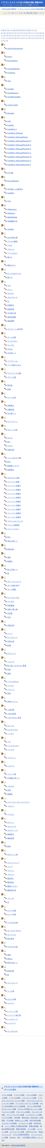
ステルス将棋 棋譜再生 (21, 1134)
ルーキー (10, 1003)
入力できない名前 (14, 718)
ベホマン (10, 806)
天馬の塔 (10, 641)
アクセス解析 (12, 241)
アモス (9, 245)
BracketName (12, 61)
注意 (9, 617)
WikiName (11, 213)
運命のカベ (11, 265)
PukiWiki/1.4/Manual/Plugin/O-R (19, 157)
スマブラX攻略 (7, 1118)
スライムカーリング (15, 521)
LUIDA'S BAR (12, 105)
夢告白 (9, 959)
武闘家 (9, 794)
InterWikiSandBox (14, 97)
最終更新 (30, 13)
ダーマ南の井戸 (13, 585)
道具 (9, 693)
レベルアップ (12, 1019)
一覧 (12, 13)
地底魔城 (10, 605)
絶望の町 (10, 549)
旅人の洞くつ (12, 569)
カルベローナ (12, 297)
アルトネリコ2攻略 (23, 1112)
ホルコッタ (11, 826)
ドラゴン (10, 686)
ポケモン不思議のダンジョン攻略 (30, 1109)
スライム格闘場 (13, 525)
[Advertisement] (22, 21)
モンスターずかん (14, 931)
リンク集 (10, 991)
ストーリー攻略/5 (14, 501)
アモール (10, 249)
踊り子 (9, 277)
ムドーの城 (11, 910)
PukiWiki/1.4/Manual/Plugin (17, 137)
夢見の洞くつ (12, 963)
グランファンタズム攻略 (15, 1115)
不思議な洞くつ (13, 778)
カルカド (10, 293)
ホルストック (12, 830)
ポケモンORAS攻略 (34, 1106)
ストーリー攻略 (13, 482)
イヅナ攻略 (31, 1129)
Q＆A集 (10, 173)
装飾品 (9, 561)
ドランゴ (10, 690)
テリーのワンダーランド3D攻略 (27, 1103)
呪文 (9, 462)
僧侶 (9, 557)
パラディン (11, 758)
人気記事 (10, 710)
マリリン (10, 871)
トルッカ (10, 662)
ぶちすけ (10, 786)
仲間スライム (12, 702)
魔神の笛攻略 (21, 1129)
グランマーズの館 (14, 373)
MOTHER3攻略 (35, 1120)
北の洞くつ (11, 353)
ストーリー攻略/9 (14, 517)
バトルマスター (13, 746)
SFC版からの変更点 (15, 189)
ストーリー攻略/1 (14, 486)
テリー (9, 634)
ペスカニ (10, 814)
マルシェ (10, 874)
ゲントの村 (11, 397)
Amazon (13, 1137)
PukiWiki (10, 125)
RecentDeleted (12, 181)
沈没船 (9, 613)
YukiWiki (10, 229)
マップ (9, 867)
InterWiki (10, 89)
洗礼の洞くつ (12, 541)
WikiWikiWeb (12, 217)
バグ (9, 742)
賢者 (9, 389)
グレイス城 (11, 377)
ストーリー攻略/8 (14, 513)
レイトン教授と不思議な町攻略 (16, 1126)
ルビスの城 (11, 999)
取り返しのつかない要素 (16, 666)
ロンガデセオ (12, 1031)
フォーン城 (11, 774)
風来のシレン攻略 (21, 1120)
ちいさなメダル (13, 598)
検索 (35, 13)
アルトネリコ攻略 (8, 1112)
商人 (9, 442)
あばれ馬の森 (12, 237)
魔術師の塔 (11, 890)
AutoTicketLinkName (15, 48)
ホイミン (10, 822)
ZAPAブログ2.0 (31, 1132)
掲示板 (9, 385)
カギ (9, 285)
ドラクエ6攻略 (7, 1095)
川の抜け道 (11, 313)
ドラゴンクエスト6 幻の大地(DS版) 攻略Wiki (22, 2)
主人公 (9, 438)
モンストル (11, 935)
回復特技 (10, 309)
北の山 (9, 349)
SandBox (10, 193)
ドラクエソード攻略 (29, 1098)
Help (9, 81)
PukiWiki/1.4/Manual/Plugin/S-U (19, 161)
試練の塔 (10, 450)
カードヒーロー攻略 (17, 1132)
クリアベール (12, 361)
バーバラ (10, 750)
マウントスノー (13, 863)
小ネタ (9, 446)
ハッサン (10, 734)
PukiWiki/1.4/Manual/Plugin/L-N (19, 153)
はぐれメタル (12, 730)
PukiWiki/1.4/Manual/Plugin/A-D (19, 141)
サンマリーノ (12, 422)
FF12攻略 (10, 1120)
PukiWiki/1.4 (12, 129)
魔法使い (10, 878)
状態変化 (10, 470)
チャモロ (10, 601)
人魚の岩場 (11, 714)
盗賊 (9, 673)
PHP (9, 121)
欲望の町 (10, 971)
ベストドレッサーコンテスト (18, 802)
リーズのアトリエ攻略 (34, 1115)
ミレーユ (10, 898)
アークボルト (12, 253)
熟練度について (13, 466)
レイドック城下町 (14, 1015)
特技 (9, 669)
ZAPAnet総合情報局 (9, 9)
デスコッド (11, 653)
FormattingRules (13, 69)
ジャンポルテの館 (14, 458)
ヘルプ (40, 13)
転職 (9, 645)
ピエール (10, 766)
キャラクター (12, 341)
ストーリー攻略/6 (14, 505)
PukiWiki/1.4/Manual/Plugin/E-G (19, 145)
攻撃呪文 (10, 406)
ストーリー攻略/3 (14, 494)
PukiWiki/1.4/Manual (15, 133)
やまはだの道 (12, 947)
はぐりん (10, 726)
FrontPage (11, 73)
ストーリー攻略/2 (14, 490)
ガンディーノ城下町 (15, 329)
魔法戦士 (10, 882)
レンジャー (11, 1023)
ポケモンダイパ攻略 (9, 1109)
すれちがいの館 (13, 478)
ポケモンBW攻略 (19, 1106)
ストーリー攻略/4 (14, 497)
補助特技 (10, 838)
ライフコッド (12, 983)
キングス (10, 345)
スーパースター (13, 529)
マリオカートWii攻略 (9, 1123)
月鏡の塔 (10, 625)
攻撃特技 (10, 410)
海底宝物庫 (11, 317)
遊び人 (9, 257)
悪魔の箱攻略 (34, 1126)
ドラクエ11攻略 (14, 1098)
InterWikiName (12, 93)
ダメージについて (14, 582)
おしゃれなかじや (14, 273)
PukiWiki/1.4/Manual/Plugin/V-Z (19, 165)
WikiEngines (12, 209)
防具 (9, 846)
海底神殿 (10, 321)
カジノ (9, 289)
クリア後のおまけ (14, 365)
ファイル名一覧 (20, 13)
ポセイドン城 (12, 854)
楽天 (18, 1137)
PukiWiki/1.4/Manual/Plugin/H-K (19, 149)
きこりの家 (11, 337)
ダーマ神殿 (11, 589)
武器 (9, 790)
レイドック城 (12, 1011)
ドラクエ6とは (13, 682)
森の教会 (10, 939)
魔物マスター (12, 886)
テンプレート (12, 637)
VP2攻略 (17, 1118)
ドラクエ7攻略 (19, 1095)
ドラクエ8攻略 (31, 1095)
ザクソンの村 (12, 430)
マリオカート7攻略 (25, 1123)
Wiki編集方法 (12, 221)
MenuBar (10, 113)
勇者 (9, 955)
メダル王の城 (12, 923)
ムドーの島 (11, 914)
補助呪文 (10, 834)
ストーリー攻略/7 (14, 509)
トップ (7, 13)
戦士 (9, 537)
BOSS (9, 57)
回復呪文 (10, 305)
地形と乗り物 (12, 609)
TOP (9, 201)
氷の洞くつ (11, 413)
